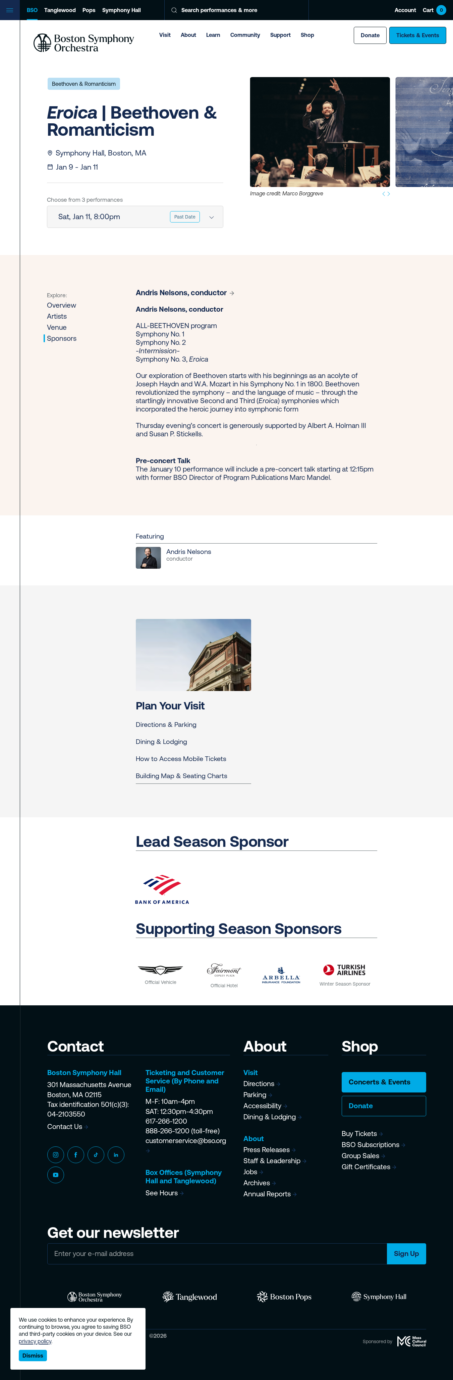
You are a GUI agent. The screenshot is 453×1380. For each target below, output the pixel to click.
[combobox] (135, 217)
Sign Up (406, 1253)
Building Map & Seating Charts (181, 775)
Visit (165, 35)
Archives (256, 1183)
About (188, 35)
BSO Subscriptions (370, 1144)
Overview (61, 305)
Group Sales (360, 1155)
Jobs (250, 1172)
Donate (370, 35)
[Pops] (284, 1296)
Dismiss (32, 1356)
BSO (32, 10)
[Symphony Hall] (379, 1296)
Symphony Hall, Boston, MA (101, 153)
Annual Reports (267, 1194)
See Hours (162, 1193)
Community (245, 35)
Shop (307, 35)
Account (405, 10)
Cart (433, 10)
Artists (57, 316)
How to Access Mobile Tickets (181, 758)
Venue (57, 327)
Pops (89, 10)
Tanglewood (60, 10)
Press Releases (266, 1149)
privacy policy (35, 1341)
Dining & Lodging (161, 741)
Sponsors (61, 338)
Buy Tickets (359, 1133)
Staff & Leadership (271, 1161)
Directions (258, 1083)
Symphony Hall (121, 10)
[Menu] (10, 10)
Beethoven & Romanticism (84, 84)
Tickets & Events (417, 35)
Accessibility (262, 1106)
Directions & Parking (166, 724)
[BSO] (94, 1296)
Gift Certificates (366, 1167)
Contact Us (64, 1126)
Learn (213, 35)
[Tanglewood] (189, 1296)
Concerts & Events (379, 1082)
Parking (254, 1095)
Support (280, 35)
